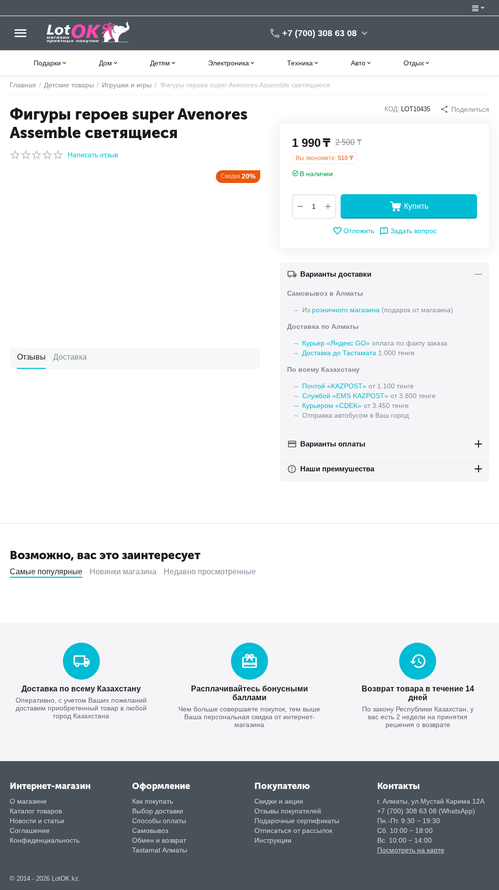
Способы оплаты (159, 821)
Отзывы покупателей (287, 811)
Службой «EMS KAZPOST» (345, 396)
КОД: (392, 109)
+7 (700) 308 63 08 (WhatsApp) (426, 811)
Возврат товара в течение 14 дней (418, 693)
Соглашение (30, 830)
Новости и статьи (37, 821)
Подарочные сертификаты (296, 821)
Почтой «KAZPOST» (334, 386)
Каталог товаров (36, 811)
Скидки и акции (278, 801)
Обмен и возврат (159, 840)
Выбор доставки (157, 811)
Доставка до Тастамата (339, 353)
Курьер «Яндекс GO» (336, 343)
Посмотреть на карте (410, 850)
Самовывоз (150, 830)
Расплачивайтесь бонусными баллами (249, 693)
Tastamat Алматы (159, 850)
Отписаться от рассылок (293, 830)
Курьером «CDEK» (332, 405)
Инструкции (272, 840)
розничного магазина (346, 310)
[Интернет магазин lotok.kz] (88, 32)
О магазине (28, 801)
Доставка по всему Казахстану (81, 689)
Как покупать (152, 801)
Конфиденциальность (44, 840)
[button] (464, 109)
